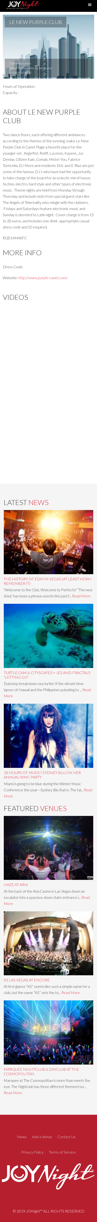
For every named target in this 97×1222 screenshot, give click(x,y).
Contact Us (66, 1136)
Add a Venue (42, 1136)
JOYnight (22, 5)
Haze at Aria (16, 884)
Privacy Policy (32, 1152)
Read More (81, 596)
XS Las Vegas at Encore (27, 980)
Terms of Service (62, 1152)
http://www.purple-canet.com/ (43, 277)
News (22, 1136)
